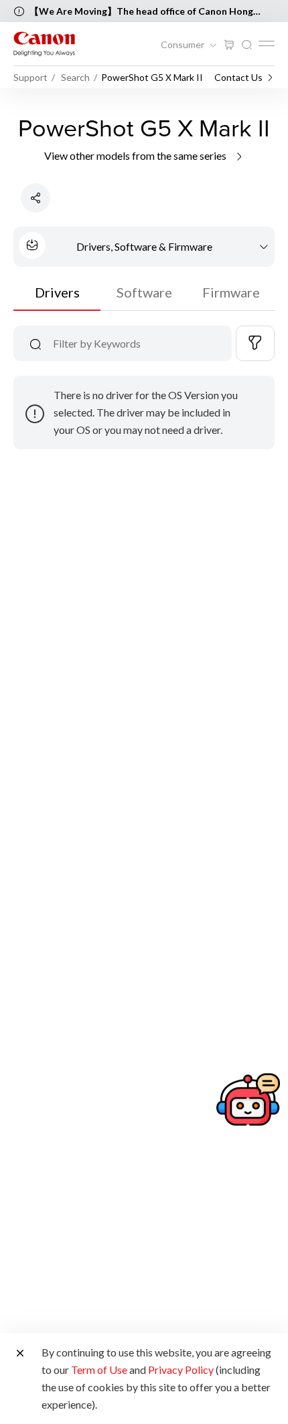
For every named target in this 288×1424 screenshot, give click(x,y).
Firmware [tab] (231, 292)
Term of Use (99, 1369)
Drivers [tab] (57, 292)
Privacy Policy (181, 1369)
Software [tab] (144, 292)
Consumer (183, 44)
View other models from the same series (136, 155)
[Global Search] (246, 45)
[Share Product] (35, 198)
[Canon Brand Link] (44, 43)
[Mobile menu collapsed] (267, 43)
